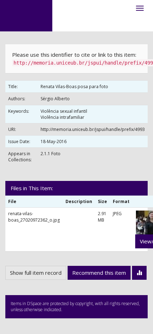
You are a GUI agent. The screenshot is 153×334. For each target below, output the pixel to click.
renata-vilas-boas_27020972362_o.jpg (34, 217)
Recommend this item (99, 272)
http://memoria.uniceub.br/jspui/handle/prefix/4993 (93, 129)
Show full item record (36, 272)
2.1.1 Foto (50, 154)
